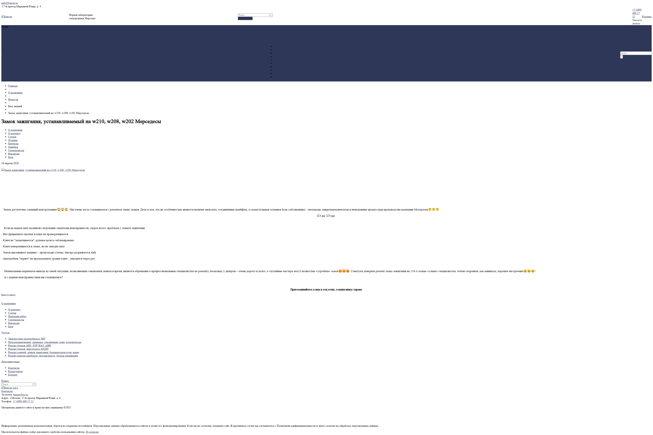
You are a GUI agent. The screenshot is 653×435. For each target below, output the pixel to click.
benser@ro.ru (20, 394)
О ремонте (111, 51)
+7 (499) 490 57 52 (637, 13)
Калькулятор (245, 18)
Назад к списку (8, 294)
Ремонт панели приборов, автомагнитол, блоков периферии (43, 355)
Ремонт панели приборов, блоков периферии (221, 48)
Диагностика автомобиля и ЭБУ (27, 338)
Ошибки (152, 51)
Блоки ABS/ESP (335, 33)
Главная (12, 85)
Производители (397, 55)
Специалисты (166, 51)
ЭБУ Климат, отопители (281, 40)
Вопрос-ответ (364, 55)
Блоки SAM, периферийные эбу (314, 40)
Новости (13, 99)
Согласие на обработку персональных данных (28, 419)
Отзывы (131, 51)
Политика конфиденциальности (20, 413)
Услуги (5, 332)
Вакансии (95, 55)
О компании (97, 51)
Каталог (13, 374)
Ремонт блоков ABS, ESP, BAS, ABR (199, 55)
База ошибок (340, 40)
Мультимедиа (345, 37)
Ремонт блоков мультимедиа (238, 55)
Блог (104, 55)
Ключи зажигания (314, 33)
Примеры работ (17, 316)
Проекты (141, 51)
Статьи (122, 51)
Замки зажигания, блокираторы (285, 33)
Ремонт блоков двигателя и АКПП (28, 348)
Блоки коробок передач (292, 37)
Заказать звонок (637, 21)
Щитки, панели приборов (322, 37)
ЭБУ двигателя (282, 56)
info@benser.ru (9, 3)
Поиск (5, 380)
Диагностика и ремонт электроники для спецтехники (231, 51)
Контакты (14, 367)
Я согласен (92, 431)
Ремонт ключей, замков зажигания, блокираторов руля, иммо (213, 41)
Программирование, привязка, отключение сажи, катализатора (44, 342)
